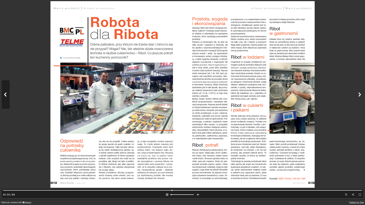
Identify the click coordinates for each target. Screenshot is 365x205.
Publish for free (356, 202)
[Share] (353, 194)
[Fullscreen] (360, 194)
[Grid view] (167, 194)
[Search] (346, 194)
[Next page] (359, 100)
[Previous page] (5, 100)
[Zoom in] (198, 194)
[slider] (182, 194)
